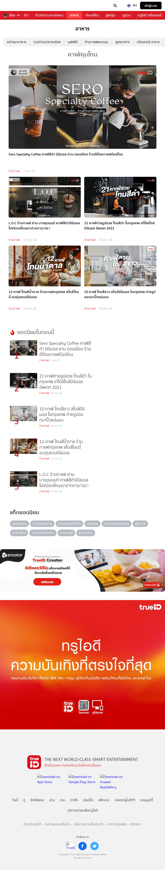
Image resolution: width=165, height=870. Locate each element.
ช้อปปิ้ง (88, 800)
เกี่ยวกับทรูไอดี (32, 824)
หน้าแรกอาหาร (16, 41)
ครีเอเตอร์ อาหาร (148, 41)
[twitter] (94, 846)
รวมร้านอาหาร (42, 523)
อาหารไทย (19, 532)
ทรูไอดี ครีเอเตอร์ (150, 15)
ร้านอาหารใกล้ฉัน (69, 523)
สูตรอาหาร (122, 41)
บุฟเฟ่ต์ (73, 41)
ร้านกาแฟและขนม (96, 41)
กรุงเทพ (92, 523)
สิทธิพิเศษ (37, 800)
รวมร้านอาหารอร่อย (47, 41)
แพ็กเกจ (103, 800)
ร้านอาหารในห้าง (43, 532)
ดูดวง (126, 15)
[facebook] (82, 846)
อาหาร (74, 15)
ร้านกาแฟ (14, 171)
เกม (62, 800)
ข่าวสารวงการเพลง (49, 15)
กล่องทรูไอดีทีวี (125, 800)
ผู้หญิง (110, 15)
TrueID (12, 5)
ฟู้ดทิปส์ (140, 523)
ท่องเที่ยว (92, 15)
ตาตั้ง (74, 800)
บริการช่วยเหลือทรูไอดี (82, 810)
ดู (24, 800)
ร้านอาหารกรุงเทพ (116, 523)
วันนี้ (15, 800)
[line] (70, 846)
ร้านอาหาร (86, 532)
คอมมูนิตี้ (146, 800)
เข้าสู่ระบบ (151, 5)
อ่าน (12, 15)
